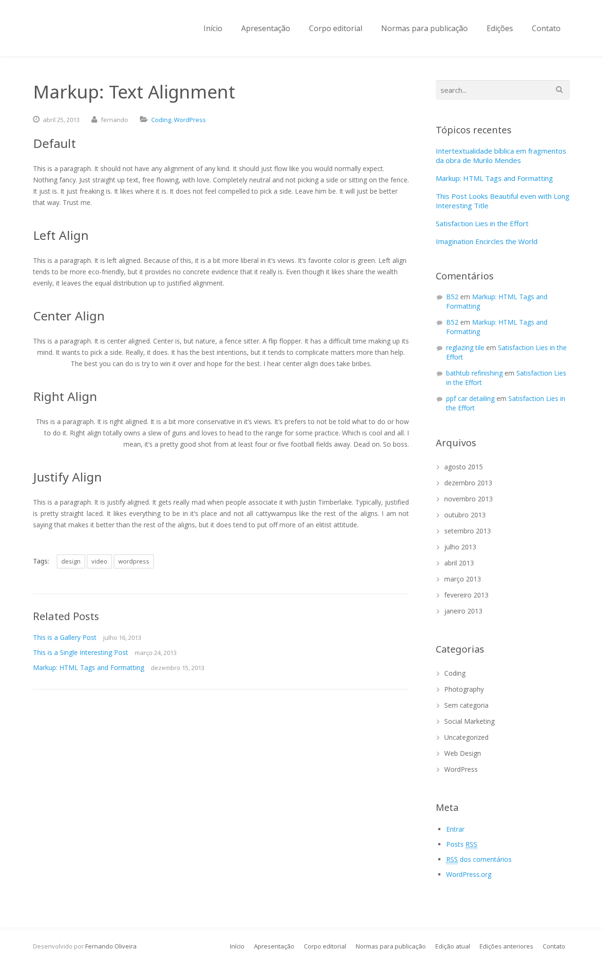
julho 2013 (460, 546)
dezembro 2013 (468, 482)
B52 (452, 296)
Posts (461, 844)
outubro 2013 (465, 514)
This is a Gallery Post (65, 637)
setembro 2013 (467, 530)
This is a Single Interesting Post (80, 652)
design (71, 561)
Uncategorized (466, 737)
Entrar (455, 829)
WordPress (190, 119)
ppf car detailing (470, 398)
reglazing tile (465, 347)
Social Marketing (469, 721)
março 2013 (462, 578)
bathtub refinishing (474, 372)
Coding (161, 119)
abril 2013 (459, 562)
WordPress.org (468, 874)
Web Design (462, 753)
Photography (464, 689)
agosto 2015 (463, 466)
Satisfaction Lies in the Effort (482, 223)
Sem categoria (466, 705)
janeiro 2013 (463, 610)
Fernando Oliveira (111, 946)
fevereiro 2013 (466, 594)
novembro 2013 (468, 498)
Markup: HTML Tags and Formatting (88, 667)
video (99, 561)
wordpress (133, 561)
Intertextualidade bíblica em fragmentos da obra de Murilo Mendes (501, 155)
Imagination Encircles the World (487, 241)
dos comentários (479, 859)
